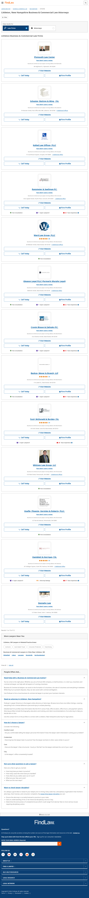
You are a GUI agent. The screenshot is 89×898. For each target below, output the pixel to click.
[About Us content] (86, 861)
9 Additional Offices (62, 110)
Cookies (26, 893)
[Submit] (59, 844)
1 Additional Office (57, 154)
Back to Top (45, 814)
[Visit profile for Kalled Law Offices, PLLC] (44, 136)
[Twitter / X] (15, 854)
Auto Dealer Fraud (19, 647)
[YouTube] (9, 854)
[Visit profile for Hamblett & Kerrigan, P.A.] (44, 548)
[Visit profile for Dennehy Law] (44, 594)
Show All (3, 665)
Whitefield (6, 655)
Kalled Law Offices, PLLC (44, 145)
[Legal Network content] (86, 883)
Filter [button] (5, 17)
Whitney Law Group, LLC (44, 465)
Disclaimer (18, 893)
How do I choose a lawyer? (14, 722)
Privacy (10, 893)
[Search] (86, 3)
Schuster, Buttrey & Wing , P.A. (44, 101)
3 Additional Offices (56, 474)
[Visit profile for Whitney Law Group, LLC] (44, 456)
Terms (3, 893)
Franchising (48, 647)
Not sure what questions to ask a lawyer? (20, 764)
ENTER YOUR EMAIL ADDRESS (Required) (13, 840)
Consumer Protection (35, 647)
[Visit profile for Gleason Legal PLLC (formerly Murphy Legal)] (44, 272)
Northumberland (40, 655)
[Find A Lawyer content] (86, 866)
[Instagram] (21, 854)
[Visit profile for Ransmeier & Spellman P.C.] (44, 180)
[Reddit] (27, 854)
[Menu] (2, 2)
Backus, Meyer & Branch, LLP (44, 373)
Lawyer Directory (5, 8)
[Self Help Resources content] (86, 872)
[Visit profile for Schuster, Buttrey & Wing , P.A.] (44, 92)
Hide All (11, 665)
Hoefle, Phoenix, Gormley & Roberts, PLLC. (44, 511)
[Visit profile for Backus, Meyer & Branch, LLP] (44, 364)
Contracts (8, 647)
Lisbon (14, 655)
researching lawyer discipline (49, 794)
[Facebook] (3, 854)
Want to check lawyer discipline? (16, 788)
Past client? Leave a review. (44, 60)
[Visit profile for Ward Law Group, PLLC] (44, 226)
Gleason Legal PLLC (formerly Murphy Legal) (44, 281)
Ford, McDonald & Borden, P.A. (44, 419)
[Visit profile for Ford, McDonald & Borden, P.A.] (44, 410)
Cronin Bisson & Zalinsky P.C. (44, 327)
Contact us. (76, 833)
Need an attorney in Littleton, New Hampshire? (22, 699)
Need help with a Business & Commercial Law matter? (25, 678)
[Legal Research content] (86, 878)
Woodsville (29, 655)
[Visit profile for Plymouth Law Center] (44, 48)
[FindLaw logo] (10, 2)
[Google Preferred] (33, 854)
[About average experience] (78, 213)
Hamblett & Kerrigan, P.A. (44, 557)
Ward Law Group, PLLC (44, 235)
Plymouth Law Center (44, 57)
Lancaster (21, 655)
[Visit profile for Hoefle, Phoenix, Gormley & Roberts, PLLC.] (44, 502)
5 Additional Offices (57, 244)
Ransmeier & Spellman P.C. (44, 189)
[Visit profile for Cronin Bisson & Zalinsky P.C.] (44, 318)
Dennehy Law (44, 603)
